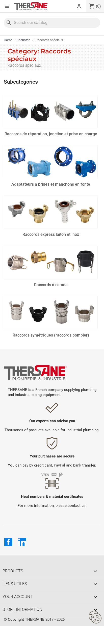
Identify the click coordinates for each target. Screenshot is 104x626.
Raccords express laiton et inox (50, 234)
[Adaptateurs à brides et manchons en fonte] (51, 161)
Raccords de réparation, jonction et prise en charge (51, 133)
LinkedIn (22, 542)
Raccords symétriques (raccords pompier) (51, 335)
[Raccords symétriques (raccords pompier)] (51, 312)
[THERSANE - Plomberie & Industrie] (31, 6)
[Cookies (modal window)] (95, 617)
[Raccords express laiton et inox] (51, 212)
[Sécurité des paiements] (52, 474)
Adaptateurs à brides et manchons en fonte (50, 184)
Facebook (8, 542)
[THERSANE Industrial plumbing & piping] (35, 372)
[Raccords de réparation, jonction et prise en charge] (51, 111)
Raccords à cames (50, 284)
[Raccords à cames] (51, 262)
